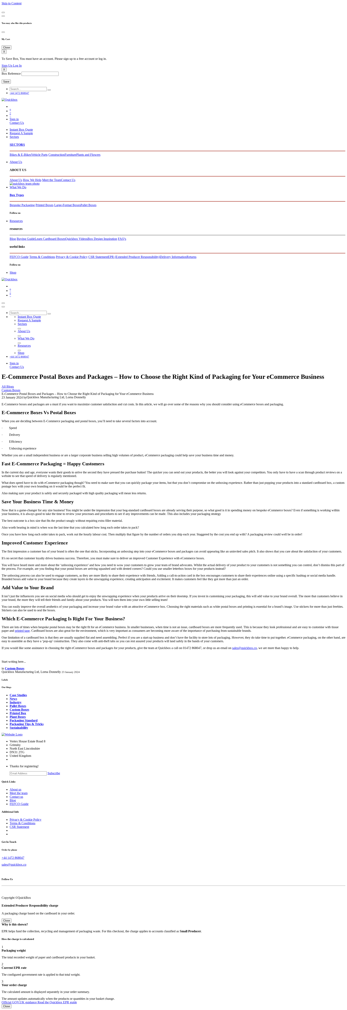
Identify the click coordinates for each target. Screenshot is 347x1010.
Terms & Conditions (42, 257)
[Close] (3, 12)
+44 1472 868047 (13, 857)
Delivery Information (173, 257)
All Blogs (8, 386)
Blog (13, 239)
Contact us (16, 796)
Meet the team (19, 793)
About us (15, 789)
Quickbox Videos (76, 239)
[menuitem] (21, 129)
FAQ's (122, 239)
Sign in (14, 119)
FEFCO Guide (19, 257)
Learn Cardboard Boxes (50, 239)
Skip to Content (11, 3)
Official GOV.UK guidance (20, 1002)
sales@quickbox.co (244, 648)
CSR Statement (98, 257)
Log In (17, 65)
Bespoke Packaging (22, 205)
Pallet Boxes (88, 205)
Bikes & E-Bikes (20, 154)
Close (6, 1006)
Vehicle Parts (39, 154)
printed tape (22, 630)
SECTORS (17, 144)
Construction (56, 154)
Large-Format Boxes (67, 205)
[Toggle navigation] (3, 303)
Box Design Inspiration (102, 239)
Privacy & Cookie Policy (72, 257)
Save (6, 81)
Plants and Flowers (88, 154)
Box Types (17, 195)
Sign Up (7, 65)
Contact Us (17, 122)
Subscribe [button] (54, 773)
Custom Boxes (11, 390)
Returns (191, 257)
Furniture (70, 154)
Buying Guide (26, 239)
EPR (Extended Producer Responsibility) (134, 257)
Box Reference (11, 73)
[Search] (49, 90)
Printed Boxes (44, 205)
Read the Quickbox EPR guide (57, 1002)
